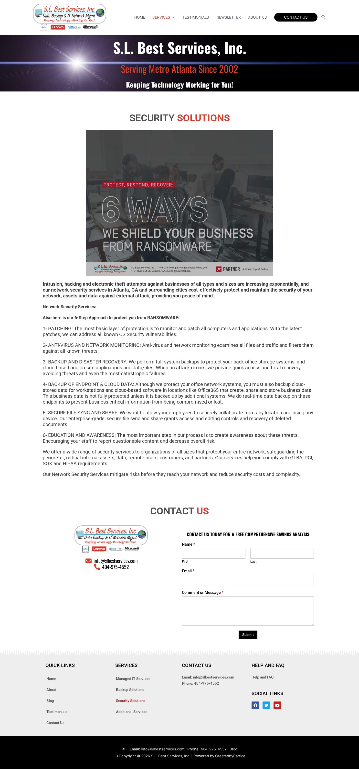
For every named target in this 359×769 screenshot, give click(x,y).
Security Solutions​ (130, 701)
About (51, 690)
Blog (50, 701)
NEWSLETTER (228, 17)
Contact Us (55, 723)
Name (188, 544)
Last (253, 561)
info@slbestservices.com (213, 677)
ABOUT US (257, 17)
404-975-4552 (206, 683)
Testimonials (56, 712)
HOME (139, 17)
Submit (248, 635)
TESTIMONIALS (195, 17)
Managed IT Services (133, 679)
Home (51, 679)
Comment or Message (202, 592)
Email (188, 571)
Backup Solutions (130, 690)
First (185, 561)
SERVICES (161, 17)
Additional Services (132, 712)
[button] (295, 17)
